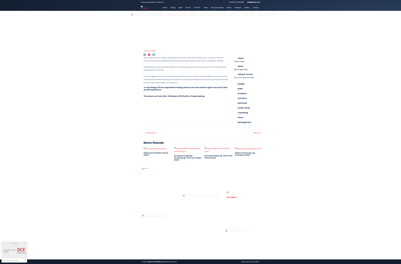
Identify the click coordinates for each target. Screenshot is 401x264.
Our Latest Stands (207, 178)
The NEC (187, 178)
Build (170, 178)
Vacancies (230, 223)
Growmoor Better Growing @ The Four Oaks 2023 (187, 157)
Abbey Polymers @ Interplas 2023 (245, 153)
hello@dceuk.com (253, 2)
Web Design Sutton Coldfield (250, 262)
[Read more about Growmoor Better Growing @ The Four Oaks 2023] (188, 150)
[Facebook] (145, 54)
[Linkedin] (154, 54)
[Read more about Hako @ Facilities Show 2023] (155, 148)
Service (178, 178)
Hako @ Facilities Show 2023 (156, 153)
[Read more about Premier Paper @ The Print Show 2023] (218, 150)
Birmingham (232, 197)
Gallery (236, 178)
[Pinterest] (149, 54)
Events (218, 178)
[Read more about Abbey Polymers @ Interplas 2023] (248, 148)
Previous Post (150, 133)
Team (195, 178)
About (155, 178)
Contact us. (160, 2)
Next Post (257, 133)
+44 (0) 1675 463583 (236, 2)
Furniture (227, 178)
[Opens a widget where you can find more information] (14, 252)
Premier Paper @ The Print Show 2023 (218, 156)
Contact (245, 178)
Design (162, 178)
